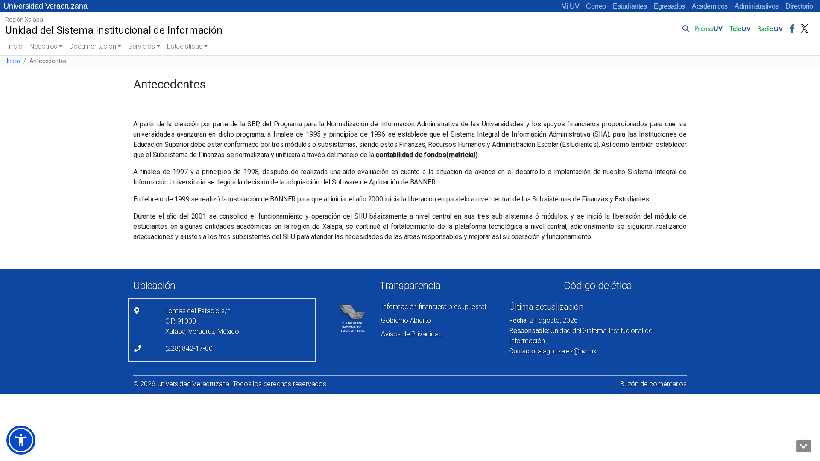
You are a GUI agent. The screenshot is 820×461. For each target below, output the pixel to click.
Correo (596, 6)
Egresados (669, 6)
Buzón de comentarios (653, 384)
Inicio (15, 46)
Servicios (141, 46)
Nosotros (43, 46)
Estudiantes (630, 6)
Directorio (799, 6)
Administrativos (757, 6)
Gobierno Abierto (406, 320)
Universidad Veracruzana (45, 6)
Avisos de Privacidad (411, 334)
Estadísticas (184, 46)
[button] (684, 28)
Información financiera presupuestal (433, 307)
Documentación (92, 46)
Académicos (710, 6)
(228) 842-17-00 (189, 348)
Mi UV (570, 6)
